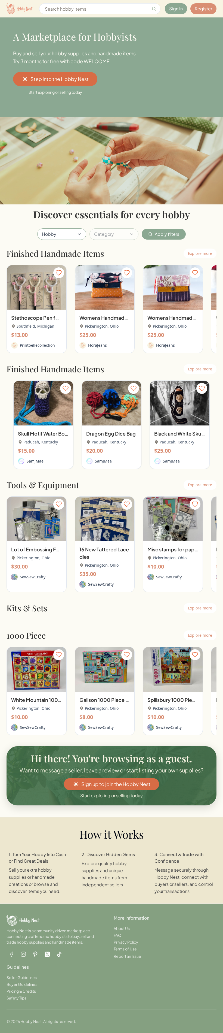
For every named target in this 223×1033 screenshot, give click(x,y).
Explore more (200, 253)
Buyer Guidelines (22, 984)
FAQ (117, 935)
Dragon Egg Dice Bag (111, 433)
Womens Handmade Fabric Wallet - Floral (127, 318)
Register (203, 8)
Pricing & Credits (21, 991)
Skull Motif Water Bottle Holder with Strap (66, 433)
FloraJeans (97, 345)
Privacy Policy (126, 942)
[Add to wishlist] (58, 272)
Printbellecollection (37, 345)
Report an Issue (127, 956)
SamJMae (35, 461)
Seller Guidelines (22, 977)
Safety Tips (16, 997)
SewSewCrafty (32, 576)
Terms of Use (125, 948)
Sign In (176, 8)
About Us (122, 928)
